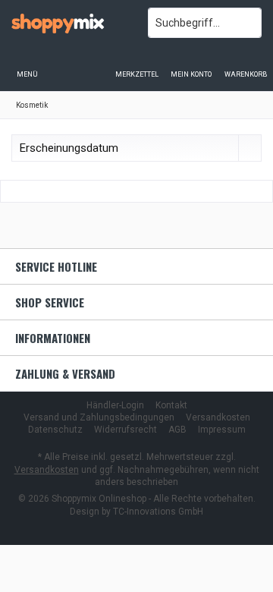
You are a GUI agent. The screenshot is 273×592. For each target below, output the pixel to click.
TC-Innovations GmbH (158, 511)
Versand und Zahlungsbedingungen (99, 417)
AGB (177, 429)
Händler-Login (115, 405)
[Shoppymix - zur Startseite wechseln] (68, 23)
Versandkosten (218, 417)
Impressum (222, 429)
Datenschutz (55, 429)
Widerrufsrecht (125, 429)
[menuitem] (245, 64)
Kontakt (171, 405)
